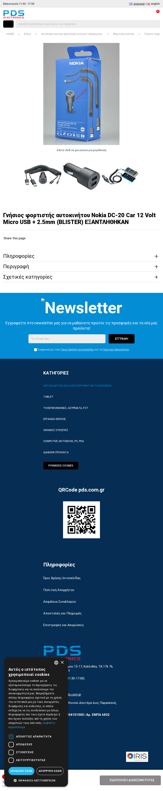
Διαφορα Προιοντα (56, 452)
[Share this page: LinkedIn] (62, 238)
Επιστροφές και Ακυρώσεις (63, 625)
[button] (36, 780)
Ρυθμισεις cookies (60, 465)
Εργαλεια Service (54, 419)
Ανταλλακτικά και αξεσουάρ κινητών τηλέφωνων (72, 33)
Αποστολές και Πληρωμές (62, 613)
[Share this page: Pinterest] (52, 238)
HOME (10, 33)
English (155, 3)
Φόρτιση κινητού (123, 33)
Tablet (48, 396)
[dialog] (36, 722)
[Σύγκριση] (121, 14)
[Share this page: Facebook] (32, 238)
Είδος (27, 33)
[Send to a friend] (83, 238)
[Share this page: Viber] (72, 238)
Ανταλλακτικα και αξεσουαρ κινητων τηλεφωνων (77, 385)
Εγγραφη (121, 338)
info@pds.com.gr (69, 694)
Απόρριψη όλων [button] (50, 771)
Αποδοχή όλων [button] (21, 771)
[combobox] (56, 663)
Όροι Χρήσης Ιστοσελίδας (77, 349)
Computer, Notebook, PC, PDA (63, 441)
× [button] (62, 662)
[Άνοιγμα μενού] (8, 24)
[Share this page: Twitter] (42, 238)
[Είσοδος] (144, 14)
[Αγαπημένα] (133, 14)
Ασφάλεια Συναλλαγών (59, 602)
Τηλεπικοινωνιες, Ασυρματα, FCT (65, 408)
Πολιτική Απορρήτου (116, 349)
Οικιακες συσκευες (55, 430)
